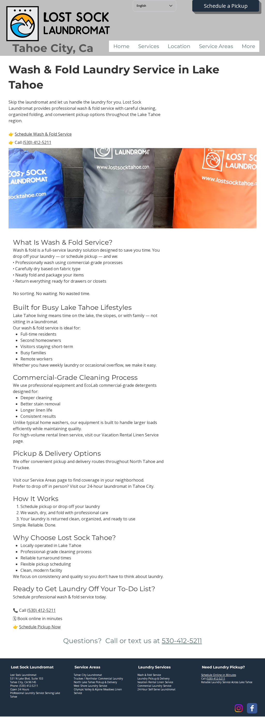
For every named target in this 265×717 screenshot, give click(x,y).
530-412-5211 (182, 641)
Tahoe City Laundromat (88, 675)
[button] (148, 46)
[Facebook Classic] (252, 708)
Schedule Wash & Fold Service (43, 134)
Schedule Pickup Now (40, 627)
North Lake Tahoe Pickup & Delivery (95, 682)
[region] (37, 687)
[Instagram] (238, 708)
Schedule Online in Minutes (218, 675)
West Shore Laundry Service (90, 686)
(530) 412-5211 (37, 142)
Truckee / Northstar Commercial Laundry (98, 678)
